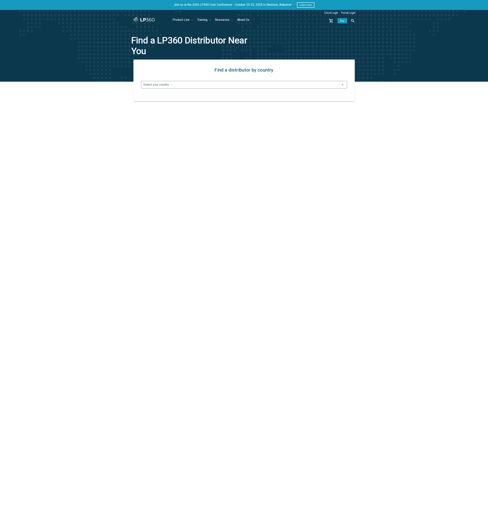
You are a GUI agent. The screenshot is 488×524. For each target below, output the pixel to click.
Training (202, 20)
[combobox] (244, 85)
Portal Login (348, 12)
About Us (243, 20)
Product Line (181, 20)
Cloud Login (331, 12)
